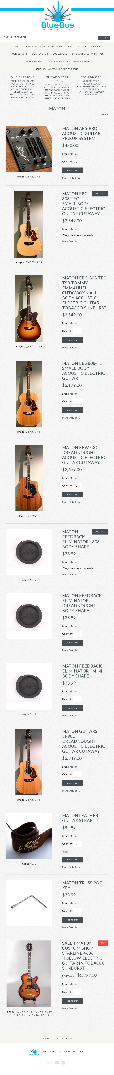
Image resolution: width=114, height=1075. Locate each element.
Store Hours (64, 1038)
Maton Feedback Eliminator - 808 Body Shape (81, 539)
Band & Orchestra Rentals (88, 54)
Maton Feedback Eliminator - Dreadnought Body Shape (82, 603)
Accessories (93, 46)
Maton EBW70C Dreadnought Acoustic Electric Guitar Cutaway (83, 455)
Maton (73, 153)
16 (37, 1015)
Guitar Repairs (34, 61)
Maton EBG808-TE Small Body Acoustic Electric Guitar (83, 371)
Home (15, 46)
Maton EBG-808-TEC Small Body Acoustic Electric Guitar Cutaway (83, 203)
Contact (47, 1038)
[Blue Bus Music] (57, 30)
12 (16, 1015)
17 (42, 1015)
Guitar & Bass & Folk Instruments (43, 46)
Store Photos (81, 61)
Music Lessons (19, 54)
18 (47, 1015)
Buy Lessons (60, 54)
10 (50, 1011)
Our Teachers (40, 54)
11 (11, 1015)
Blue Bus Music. (74, 1051)
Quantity (67, 161)
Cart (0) (104, 38)
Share (104, 114)
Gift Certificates (57, 61)
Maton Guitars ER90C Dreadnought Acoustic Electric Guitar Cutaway (83, 741)
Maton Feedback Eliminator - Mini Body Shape (82, 670)
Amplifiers (74, 46)
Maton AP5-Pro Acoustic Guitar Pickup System (81, 133)
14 (27, 1015)
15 (32, 1015)
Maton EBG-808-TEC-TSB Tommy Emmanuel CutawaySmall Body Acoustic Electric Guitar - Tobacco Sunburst (85, 292)
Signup (8, 37)
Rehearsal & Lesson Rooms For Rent (57, 69)
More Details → (71, 178)
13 (21, 1015)
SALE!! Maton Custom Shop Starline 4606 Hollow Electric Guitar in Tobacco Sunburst (84, 955)
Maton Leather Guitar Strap (80, 818)
